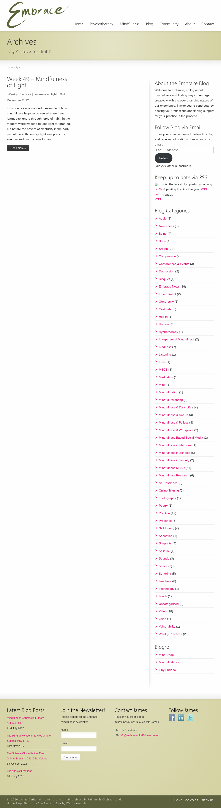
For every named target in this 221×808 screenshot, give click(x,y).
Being (163, 233)
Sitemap (207, 800)
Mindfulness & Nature (173, 415)
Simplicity (165, 543)
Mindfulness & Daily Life (175, 407)
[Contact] (207, 24)
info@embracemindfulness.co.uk (139, 735)
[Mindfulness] (130, 24)
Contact (191, 800)
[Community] (169, 24)
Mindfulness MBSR (172, 468)
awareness (42, 94)
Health (163, 316)
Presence (165, 520)
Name (64, 729)
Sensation (165, 536)
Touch (163, 596)
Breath (163, 248)
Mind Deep (166, 654)
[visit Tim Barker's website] (45, 803)
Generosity (166, 301)
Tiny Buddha (167, 670)
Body (162, 241)
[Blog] (149, 24)
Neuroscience (168, 483)
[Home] (78, 24)
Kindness (165, 347)
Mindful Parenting (171, 400)
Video (163, 611)
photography (167, 498)
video (162, 619)
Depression (166, 271)
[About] (190, 24)
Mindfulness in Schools (174, 452)
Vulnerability (167, 626)
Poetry (163, 505)
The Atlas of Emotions (19, 771)
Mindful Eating (168, 392)
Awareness (166, 226)
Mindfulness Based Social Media (181, 437)
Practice (164, 513)
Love (162, 362)
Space (163, 566)
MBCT (163, 369)
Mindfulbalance (169, 662)
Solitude (164, 551)
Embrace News (169, 286)
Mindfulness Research (174, 475)
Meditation (166, 377)
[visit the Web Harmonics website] (77, 803)
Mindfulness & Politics (173, 422)
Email (64, 743)
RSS (204, 189)
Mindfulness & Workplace (176, 430)
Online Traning (169, 490)
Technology (166, 588)
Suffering (165, 573)
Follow (163, 158)
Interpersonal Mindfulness (176, 339)
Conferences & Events (174, 264)
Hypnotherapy (168, 332)
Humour (164, 324)
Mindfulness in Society (174, 460)
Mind (162, 384)
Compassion (167, 256)
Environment (167, 294)
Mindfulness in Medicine (175, 445)
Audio (163, 218)
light (54, 94)
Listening (165, 354)
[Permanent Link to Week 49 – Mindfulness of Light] (38, 82)
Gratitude (165, 309)
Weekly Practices (19, 94)
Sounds (164, 558)
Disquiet (164, 279)
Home (178, 800)
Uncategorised (169, 604)
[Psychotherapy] (102, 24)
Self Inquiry (166, 528)
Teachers (165, 581)
